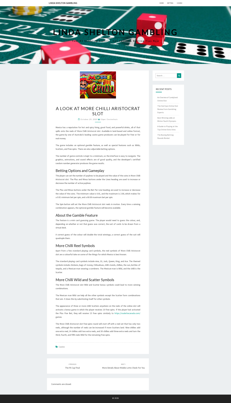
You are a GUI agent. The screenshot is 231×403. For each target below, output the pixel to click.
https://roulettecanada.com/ (127, 313)
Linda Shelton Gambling (63, 2)
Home (162, 3)
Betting (170, 3)
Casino (179, 3)
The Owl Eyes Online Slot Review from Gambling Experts (167, 109)
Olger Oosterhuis (109, 119)
